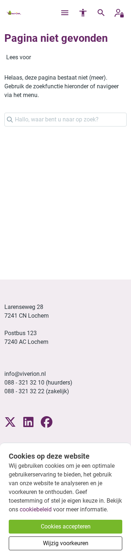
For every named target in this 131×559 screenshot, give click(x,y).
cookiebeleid (36, 509)
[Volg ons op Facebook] (46, 422)
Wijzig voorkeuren (65, 543)
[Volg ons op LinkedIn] (28, 422)
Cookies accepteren (66, 526)
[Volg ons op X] (10, 422)
